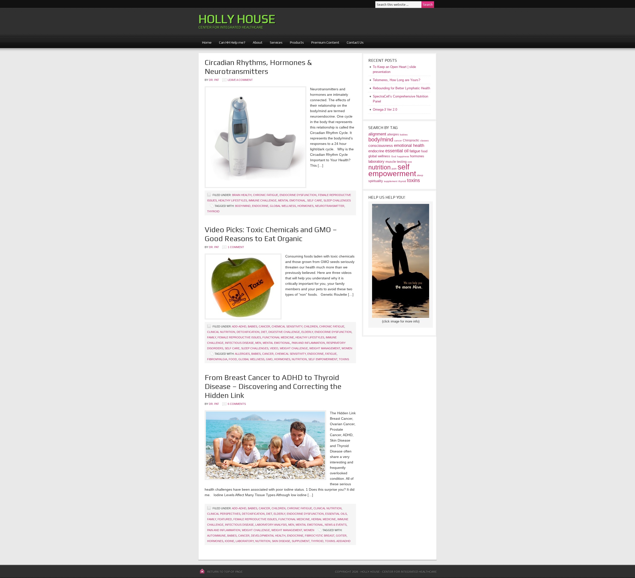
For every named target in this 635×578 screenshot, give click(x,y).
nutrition (299, 359)
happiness (403, 156)
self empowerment (322, 359)
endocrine (260, 205)
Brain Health (242, 194)
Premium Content (323, 42)
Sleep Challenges (337, 200)
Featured (225, 519)
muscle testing (396, 161)
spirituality (375, 181)
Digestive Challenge (284, 331)
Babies (252, 326)
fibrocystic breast (319, 535)
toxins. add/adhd (337, 541)
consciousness (380, 145)
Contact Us (355, 42)
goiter (341, 535)
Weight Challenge (294, 348)
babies (256, 353)
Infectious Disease (239, 342)
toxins (344, 359)
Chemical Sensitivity (287, 326)
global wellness (283, 205)
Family (211, 337)
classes (424, 140)
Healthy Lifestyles (232, 200)
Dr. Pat (214, 79)
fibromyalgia (217, 359)
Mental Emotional (292, 200)
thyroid (213, 211)
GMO (269, 359)
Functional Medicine (278, 337)
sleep (420, 175)
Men (258, 342)
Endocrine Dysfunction (298, 194)
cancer (268, 353)
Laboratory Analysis (271, 524)
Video (274, 348)
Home (207, 42)
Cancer (264, 326)
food (233, 359)
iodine (229, 541)
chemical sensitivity (290, 353)
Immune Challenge (263, 200)
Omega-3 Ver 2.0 (385, 109)
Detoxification (248, 331)
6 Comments (237, 403)
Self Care (314, 200)
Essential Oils (336, 513)
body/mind (243, 205)
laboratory (245, 541)
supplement (301, 541)
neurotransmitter (329, 205)
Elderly (307, 331)
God (393, 156)
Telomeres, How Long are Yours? (396, 80)
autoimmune (216, 535)
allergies (242, 353)
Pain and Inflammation (308, 342)
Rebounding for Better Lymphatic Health (401, 88)
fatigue (331, 353)
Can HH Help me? (230, 42)
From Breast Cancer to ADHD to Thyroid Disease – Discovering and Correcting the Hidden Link (273, 386)
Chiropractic (411, 140)
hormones (305, 205)
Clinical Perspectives (223, 513)
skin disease (281, 541)
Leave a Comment (240, 79)
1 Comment (236, 247)
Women (347, 348)
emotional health (409, 145)
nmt (410, 162)
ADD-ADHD (239, 326)
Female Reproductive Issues (239, 337)
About (255, 42)
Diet (264, 331)
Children (311, 326)
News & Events (336, 524)
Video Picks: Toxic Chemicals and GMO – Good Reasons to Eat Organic (271, 234)
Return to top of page (224, 571)
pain (394, 168)
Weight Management (324, 348)
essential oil (397, 150)
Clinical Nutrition (221, 331)
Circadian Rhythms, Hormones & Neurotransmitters (258, 67)
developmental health (268, 535)
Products (295, 42)
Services (276, 42)
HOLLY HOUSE (236, 19)
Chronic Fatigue (265, 194)
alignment (377, 134)
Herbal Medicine (323, 519)
